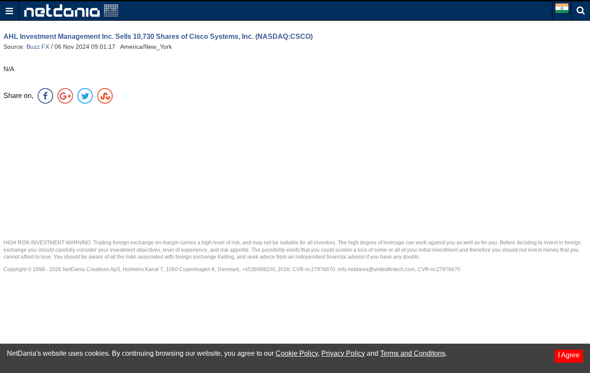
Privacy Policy (343, 353)
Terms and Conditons (412, 353)
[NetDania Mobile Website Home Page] (71, 10)
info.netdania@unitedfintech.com (376, 269)
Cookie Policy (297, 353)
